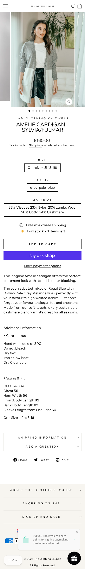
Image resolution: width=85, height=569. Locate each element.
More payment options (42, 266)
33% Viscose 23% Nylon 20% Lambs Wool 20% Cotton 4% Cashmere (43, 209)
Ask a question (43, 446)
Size (42, 160)
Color (42, 180)
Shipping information (42, 437)
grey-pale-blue (42, 187)
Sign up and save (41, 516)
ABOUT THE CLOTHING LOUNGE (41, 490)
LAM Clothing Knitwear (42, 118)
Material (42, 199)
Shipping (35, 145)
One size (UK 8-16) (42, 168)
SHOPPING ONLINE (41, 503)
